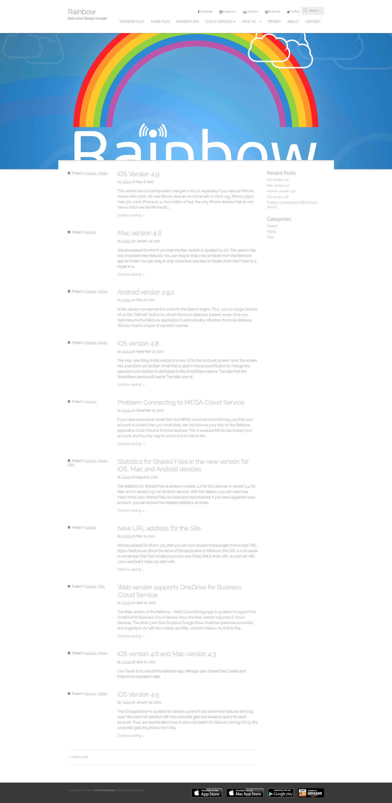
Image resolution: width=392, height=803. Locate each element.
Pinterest (274, 11)
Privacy (274, 21)
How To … (250, 21)
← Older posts (78, 757)
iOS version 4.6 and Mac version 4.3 (167, 654)
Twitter (294, 11)
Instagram (229, 11)
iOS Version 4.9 (138, 174)
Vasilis (126, 182)
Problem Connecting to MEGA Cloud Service (181, 402)
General (91, 173)
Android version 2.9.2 (146, 292)
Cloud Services (219, 21)
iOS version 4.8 (138, 343)
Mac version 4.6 (140, 233)
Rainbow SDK (187, 21)
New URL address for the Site (159, 528)
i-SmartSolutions (104, 790)
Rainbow (82, 11)
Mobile (102, 173)
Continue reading (131, 215)
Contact (313, 21)
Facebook (206, 11)
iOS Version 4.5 (138, 694)
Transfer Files (131, 21)
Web (71, 464)
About (293, 21)
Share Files (160, 21)
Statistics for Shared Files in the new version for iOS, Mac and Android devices (183, 465)
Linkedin (252, 11)
